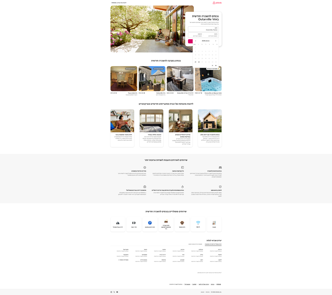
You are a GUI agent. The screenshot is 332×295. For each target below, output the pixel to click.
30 (216, 65)
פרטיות (207, 292)
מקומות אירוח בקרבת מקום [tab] (195, 244)
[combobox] (203, 30)
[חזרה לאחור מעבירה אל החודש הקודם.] (215, 40)
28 (199, 62)
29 (195, 62)
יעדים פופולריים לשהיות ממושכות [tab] (213, 244)
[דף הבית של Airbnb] (217, 2)
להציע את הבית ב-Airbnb (119, 3)
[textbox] (211, 36)
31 (212, 65)
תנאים (202, 292)
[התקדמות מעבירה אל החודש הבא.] (195, 40)
